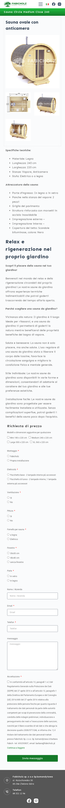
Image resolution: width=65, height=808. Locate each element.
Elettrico (14, 539)
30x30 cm (14, 553)
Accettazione (13, 676)
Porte (9, 571)
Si (11, 498)
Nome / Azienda (14, 589)
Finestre (11, 548)
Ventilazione (13, 492)
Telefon (10, 622)
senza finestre (17, 562)
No (11, 502)
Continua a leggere (16, 748)
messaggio (12, 638)
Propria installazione (19, 461)
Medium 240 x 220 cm (42, 438)
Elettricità (11, 469)
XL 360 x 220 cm (40, 442)
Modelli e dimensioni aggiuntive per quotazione (29, 432)
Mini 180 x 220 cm (18, 438)
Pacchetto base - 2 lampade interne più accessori (33, 475)
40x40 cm (14, 558)
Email (10, 606)
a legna (13, 535)
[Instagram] (59, 4)
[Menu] (40, 4)
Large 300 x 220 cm (19, 442)
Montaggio (12, 451)
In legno (14, 581)
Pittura (10, 511)
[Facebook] (53, 4)
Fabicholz (14, 456)
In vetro (13, 576)
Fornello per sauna (16, 529)
